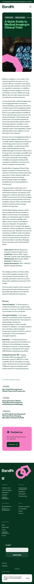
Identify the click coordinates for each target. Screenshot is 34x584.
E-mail (8, 545)
